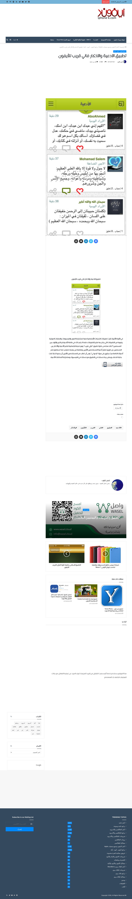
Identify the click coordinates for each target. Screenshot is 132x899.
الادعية (118, 428)
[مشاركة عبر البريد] (81, 241)
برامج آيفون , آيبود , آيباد (91, 47)
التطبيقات (122, 883)
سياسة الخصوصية (106, 40)
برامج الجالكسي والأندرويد (117, 833)
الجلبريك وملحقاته (119, 860)
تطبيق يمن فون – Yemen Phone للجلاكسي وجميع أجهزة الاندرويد (114, 610)
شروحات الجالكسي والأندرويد (116, 836)
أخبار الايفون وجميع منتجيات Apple (109, 47)
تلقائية (14, 726)
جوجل (38, 730)
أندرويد (29, 723)
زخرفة (52, 40)
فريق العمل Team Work (63, 40)
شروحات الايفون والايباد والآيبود (115, 856)
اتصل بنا (96, 40)
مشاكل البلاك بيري (119, 877)
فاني (100, 428)
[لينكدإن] (86, 241)
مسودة (38, 733)
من (33, 733)
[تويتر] (91, 241)
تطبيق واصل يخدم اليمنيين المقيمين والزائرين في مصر (86, 517)
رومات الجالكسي (120, 840)
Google (38, 765)
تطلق (20, 726)
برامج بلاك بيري (120, 873)
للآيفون (83, 428)
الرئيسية (122, 47)
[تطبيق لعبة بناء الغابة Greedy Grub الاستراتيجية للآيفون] (86, 590)
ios (39, 723)
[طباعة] (76, 241)
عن (22, 730)
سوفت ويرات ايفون (119, 40)
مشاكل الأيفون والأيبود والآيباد (116, 863)
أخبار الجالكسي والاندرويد (117, 829)
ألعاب (123, 887)
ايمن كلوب (120, 62)
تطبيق (109, 428)
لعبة (13, 730)
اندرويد (23, 723)
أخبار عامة (86, 510)
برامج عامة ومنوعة (119, 826)
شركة (32, 730)
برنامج (16, 723)
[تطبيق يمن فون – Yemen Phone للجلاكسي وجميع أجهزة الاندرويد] (111, 595)
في (18, 730)
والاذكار (73, 428)
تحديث (38, 726)
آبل (34, 723)
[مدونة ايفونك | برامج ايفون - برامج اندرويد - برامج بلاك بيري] (111, 14)
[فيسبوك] (96, 241)
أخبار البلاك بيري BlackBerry (116, 867)
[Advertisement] (45, 20)
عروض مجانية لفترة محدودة (116, 853)
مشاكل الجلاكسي (120, 843)
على (27, 730)
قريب (92, 428)
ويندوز (123, 880)
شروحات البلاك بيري (119, 870)
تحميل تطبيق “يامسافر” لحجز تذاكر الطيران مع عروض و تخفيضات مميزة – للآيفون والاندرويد (61, 597)
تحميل (32, 726)
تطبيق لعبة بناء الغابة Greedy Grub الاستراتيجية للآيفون (87, 600)
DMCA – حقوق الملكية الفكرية (82, 40)
